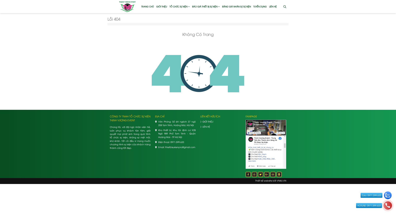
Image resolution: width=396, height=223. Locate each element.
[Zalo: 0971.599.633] (388, 195)
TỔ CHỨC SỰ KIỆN (178, 6)
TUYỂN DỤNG (260, 6)
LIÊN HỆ (273, 6)
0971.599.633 (177, 141)
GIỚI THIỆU (161, 6)
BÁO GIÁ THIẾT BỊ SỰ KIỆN (204, 6)
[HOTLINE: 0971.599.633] (388, 205)
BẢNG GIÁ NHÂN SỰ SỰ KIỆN (236, 6)
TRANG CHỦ (147, 6)
